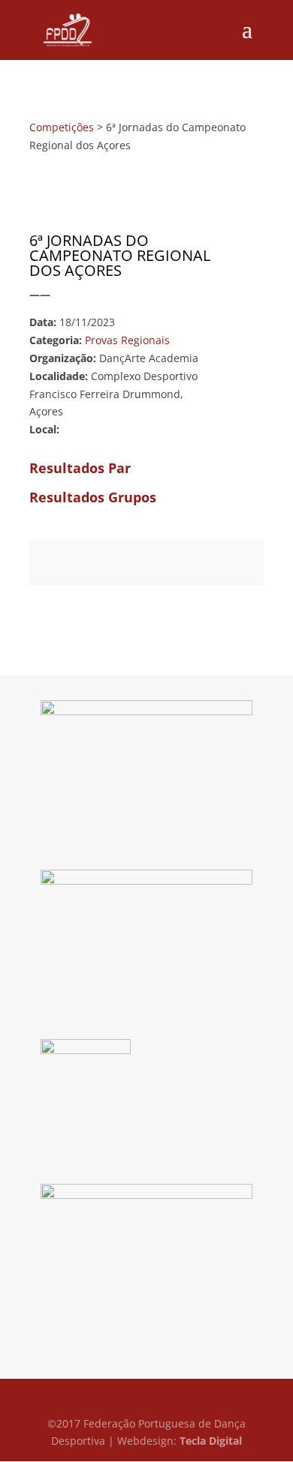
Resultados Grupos (92, 497)
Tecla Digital (211, 1441)
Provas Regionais (127, 340)
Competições (61, 127)
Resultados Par (80, 468)
